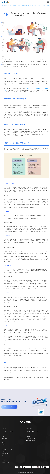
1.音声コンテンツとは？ (3, 16)
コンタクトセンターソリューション (8, 449)
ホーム (1, 5)
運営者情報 (29, 436)
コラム (3, 440)
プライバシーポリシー (31, 438)
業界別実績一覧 (5, 453)
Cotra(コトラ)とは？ (6, 462)
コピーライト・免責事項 (32, 433)
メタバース (4, 457)
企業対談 (3, 444)
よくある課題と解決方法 (6, 433)
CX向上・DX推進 (5, 438)
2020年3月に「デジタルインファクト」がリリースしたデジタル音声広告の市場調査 (20, 103)
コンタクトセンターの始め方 (7, 431)
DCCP (3, 447)
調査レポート (4, 442)
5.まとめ (3, 65)
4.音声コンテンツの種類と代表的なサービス (3, 55)
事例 (2, 455)
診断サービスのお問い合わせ (9, 406)
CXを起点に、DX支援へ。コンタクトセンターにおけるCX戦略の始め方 (15, 5)
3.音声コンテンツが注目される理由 (3, 42)
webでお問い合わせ (31, 440)
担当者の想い (4, 451)
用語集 (3, 436)
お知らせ (3, 460)
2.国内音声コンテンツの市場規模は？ (3, 28)
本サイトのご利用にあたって (32, 431)
